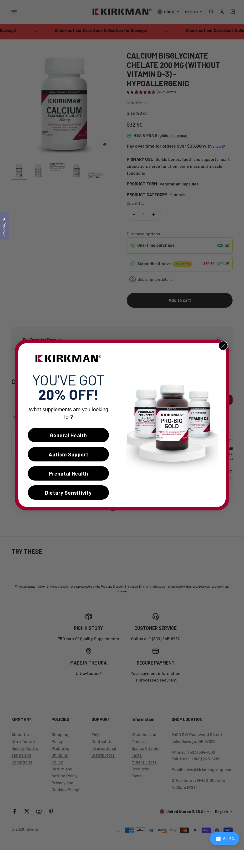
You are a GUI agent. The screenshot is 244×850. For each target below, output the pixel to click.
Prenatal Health (68, 473)
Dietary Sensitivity (68, 492)
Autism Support (68, 454)
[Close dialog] (223, 345)
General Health (68, 435)
